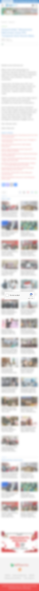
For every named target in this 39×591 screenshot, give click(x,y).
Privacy (29, 298)
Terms (32, 298)
